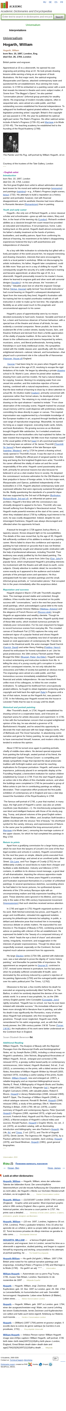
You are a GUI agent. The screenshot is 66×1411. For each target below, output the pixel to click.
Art (9, 1132)
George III (43, 965)
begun (6, 194)
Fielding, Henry (52, 647)
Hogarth (14, 1094)
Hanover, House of (13, 358)
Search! (59, 17)
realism (35, 393)
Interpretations (17, 30)
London (42, 219)
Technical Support (16, 1360)
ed (46, 1087)
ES (56, 2)
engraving (57, 188)
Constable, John (50, 999)
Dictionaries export (8, 1364)
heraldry (16, 282)
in (28, 450)
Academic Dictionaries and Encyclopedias (26, 11)
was (34, 441)
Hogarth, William (11, 1181)
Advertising (28, 1360)
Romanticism (31, 204)
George (11, 364)
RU (44, 2)
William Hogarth (19, 1078)
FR (61, 2)
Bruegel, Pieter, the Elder (33, 657)
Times (19, 1132)
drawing (61, 370)
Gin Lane (14, 861)
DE (50, 2)
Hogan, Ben (13, 1168)
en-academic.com (12, 5)
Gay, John (56, 558)
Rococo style (44, 612)
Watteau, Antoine (49, 609)
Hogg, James (54, 1168)
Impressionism (11, 903)
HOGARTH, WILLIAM (14, 1240)
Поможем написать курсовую (32, 1163)
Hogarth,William (11, 1258)
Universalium (33, 25)
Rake (43, 692)
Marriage (49, 122)
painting (21, 191)
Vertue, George (18, 289)
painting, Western (12, 450)
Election (20, 956)
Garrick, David (11, 647)
